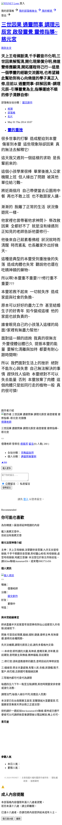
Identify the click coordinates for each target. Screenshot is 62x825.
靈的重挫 (15, 130)
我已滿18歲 (8, 819)
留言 (31, 443)
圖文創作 (27, 102)
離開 (18, 819)
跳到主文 (6, 48)
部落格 (11, 112)
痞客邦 (24, 443)
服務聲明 (35, 781)
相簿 (10, 109)
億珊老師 (6, 422)
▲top (4, 462)
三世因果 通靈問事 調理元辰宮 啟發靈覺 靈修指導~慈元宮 (30, 32)
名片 (10, 116)
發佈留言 (7, 487)
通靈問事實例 (28, 456)
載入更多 (7, 468)
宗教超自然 (27, 452)
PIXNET (15, 777)
